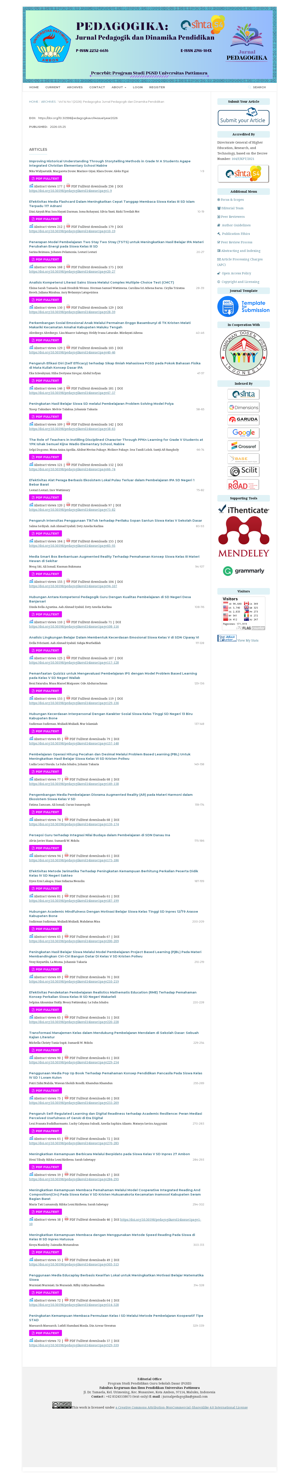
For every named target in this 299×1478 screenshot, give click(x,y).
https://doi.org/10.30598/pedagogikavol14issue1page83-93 (72, 545)
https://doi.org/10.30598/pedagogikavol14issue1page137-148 (74, 743)
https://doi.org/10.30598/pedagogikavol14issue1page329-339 (74, 1345)
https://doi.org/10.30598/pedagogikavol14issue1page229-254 (74, 1062)
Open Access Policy (236, 273)
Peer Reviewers (233, 217)
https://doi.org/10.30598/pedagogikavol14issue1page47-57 (72, 393)
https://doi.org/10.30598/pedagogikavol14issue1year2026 (78, 118)
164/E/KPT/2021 (243, 159)
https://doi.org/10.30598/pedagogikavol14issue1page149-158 (74, 784)
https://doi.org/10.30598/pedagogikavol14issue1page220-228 (74, 1022)
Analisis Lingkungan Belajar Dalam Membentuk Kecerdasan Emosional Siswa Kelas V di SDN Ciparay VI (114, 637)
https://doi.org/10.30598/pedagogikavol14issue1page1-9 (70, 191)
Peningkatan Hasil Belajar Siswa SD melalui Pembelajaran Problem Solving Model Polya (101, 404)
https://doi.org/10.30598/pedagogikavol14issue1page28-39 (72, 312)
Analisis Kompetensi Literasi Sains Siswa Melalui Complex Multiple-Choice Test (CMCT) (101, 282)
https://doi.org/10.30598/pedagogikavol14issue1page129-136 (74, 703)
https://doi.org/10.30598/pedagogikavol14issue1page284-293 (74, 1179)
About (118, 87)
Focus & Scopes (232, 199)
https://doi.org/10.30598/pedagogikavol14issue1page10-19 (72, 231)
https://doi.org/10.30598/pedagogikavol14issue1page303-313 (74, 1264)
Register (157, 87)
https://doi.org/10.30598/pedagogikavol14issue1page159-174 (74, 824)
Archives (75, 87)
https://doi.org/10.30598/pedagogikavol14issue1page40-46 (72, 352)
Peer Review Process (236, 242)
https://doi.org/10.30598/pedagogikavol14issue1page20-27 (72, 271)
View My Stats (248, 640)
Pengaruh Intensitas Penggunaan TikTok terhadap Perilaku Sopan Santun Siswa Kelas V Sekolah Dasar (115, 521)
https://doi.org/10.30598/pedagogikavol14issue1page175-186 (74, 860)
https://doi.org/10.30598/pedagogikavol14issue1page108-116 (74, 626)
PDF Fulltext (47, 178)
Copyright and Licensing (240, 282)
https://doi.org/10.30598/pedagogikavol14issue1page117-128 (74, 662)
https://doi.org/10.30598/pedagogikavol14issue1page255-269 (74, 1103)
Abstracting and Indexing (240, 251)
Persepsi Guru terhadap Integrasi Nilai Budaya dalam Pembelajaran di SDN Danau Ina (99, 835)
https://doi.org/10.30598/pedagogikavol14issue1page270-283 (74, 1143)
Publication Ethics (236, 234)
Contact (97, 87)
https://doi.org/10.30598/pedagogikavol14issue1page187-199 (74, 900)
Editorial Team (233, 208)
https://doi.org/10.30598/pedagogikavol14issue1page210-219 (74, 981)
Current (52, 87)
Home (34, 87)
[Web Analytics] (227, 640)
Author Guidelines (236, 225)
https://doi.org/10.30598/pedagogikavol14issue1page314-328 (74, 1305)
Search (259, 87)
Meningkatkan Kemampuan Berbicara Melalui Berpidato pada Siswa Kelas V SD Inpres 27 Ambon (109, 1154)
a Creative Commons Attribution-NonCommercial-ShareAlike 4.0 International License (182, 1407)
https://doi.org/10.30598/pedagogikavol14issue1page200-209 (74, 941)
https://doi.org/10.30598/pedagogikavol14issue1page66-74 (72, 469)
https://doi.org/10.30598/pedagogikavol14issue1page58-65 (72, 429)
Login (138, 87)
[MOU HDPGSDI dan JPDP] (243, 374)
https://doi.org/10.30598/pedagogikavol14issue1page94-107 (73, 586)
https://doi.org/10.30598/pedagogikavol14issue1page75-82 (72, 509)
